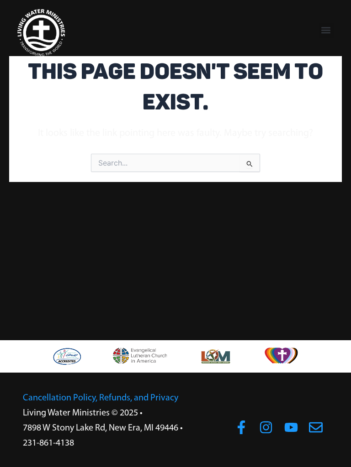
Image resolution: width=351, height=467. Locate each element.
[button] (326, 30)
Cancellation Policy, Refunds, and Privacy (100, 398)
